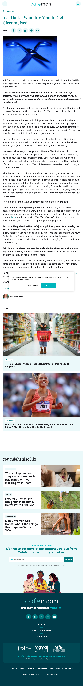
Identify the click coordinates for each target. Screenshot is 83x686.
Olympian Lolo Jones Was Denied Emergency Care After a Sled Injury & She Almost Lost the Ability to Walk (39, 426)
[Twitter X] (35, 616)
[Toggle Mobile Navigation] (4, 3)
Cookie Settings (33, 285)
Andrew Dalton (16, 297)
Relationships (11, 469)
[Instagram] (48, 616)
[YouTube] (54, 616)
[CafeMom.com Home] (41, 4)
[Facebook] (28, 616)
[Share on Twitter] (19, 30)
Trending (9, 360)
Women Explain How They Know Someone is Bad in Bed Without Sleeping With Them (20, 478)
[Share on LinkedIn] (25, 30)
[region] (41, 281)
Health (8, 494)
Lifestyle (11, 11)
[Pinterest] (41, 616)
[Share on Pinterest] (31, 30)
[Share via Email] (37, 30)
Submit (68, 559)
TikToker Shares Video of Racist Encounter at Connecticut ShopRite (37, 365)
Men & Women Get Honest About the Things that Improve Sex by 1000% (21, 525)
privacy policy (60, 565)
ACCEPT (48, 285)
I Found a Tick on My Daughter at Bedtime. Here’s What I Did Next (19, 502)
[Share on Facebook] (13, 30)
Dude (14, 217)
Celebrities (10, 420)
